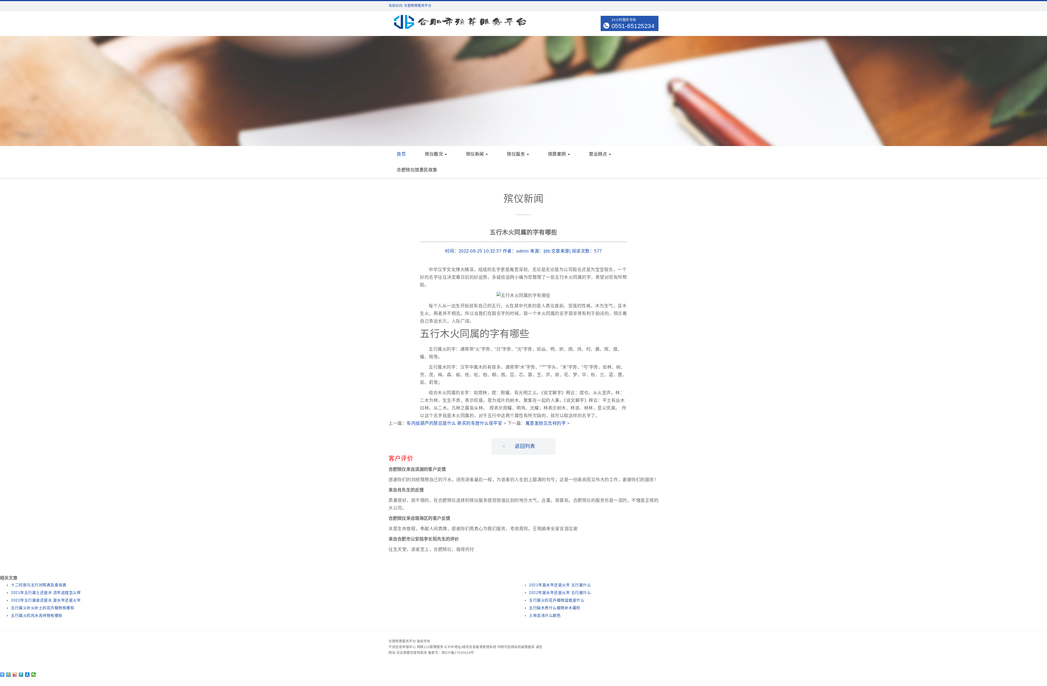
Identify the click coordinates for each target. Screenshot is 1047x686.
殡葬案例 (557, 154)
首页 (401, 154)
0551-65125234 (633, 26)
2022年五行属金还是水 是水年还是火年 (46, 600)
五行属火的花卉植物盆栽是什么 (556, 600)
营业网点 (598, 154)
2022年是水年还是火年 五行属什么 (560, 592)
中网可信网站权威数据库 (516, 647)
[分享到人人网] (27, 674)
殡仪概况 (434, 154)
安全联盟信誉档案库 (411, 653)
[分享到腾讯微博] (21, 674)
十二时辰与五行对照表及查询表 (38, 585)
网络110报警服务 (430, 647)
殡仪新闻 (475, 154)
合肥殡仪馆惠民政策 (417, 170)
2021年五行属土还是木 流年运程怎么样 (46, 592)
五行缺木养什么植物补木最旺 (554, 608)
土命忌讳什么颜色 (545, 615)
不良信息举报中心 (402, 647)
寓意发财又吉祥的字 (545, 423)
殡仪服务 (516, 154)
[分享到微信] (33, 674)
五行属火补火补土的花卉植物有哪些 (42, 608)
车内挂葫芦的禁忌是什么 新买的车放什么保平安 (454, 423)
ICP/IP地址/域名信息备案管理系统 (470, 647)
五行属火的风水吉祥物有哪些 (36, 615)
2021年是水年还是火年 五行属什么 (560, 585)
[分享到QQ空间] (8, 674)
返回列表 (525, 446)
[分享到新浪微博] (15, 674)
